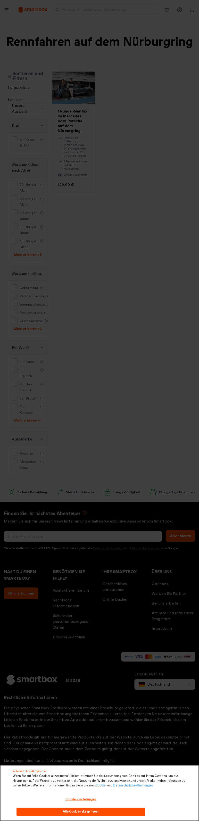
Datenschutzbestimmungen (133, 785)
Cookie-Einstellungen (81, 799)
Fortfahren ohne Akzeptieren (28, 771)
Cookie (100, 785)
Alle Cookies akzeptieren (81, 811)
